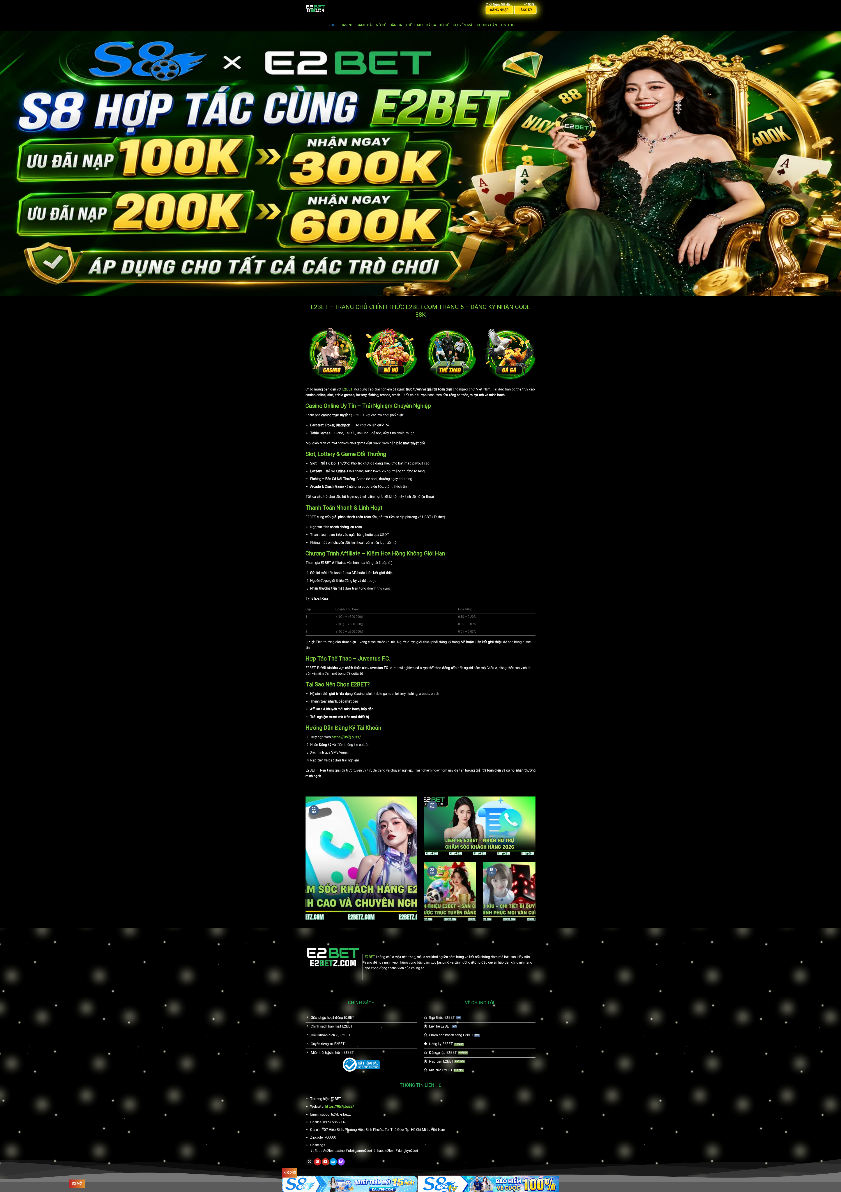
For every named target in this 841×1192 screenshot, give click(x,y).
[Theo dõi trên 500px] (333, 1162)
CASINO (347, 25)
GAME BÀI (365, 25)
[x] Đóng (289, 1172)
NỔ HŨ (381, 25)
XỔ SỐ (444, 25)
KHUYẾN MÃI (463, 25)
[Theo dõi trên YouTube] (325, 1162)
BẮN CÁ (396, 25)
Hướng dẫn (487, 25)
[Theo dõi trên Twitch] (341, 1162)
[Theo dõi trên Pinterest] (317, 1162)
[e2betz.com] (327, 10)
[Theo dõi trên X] (309, 1162)
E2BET (332, 25)
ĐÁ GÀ (431, 25)
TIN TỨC (507, 25)
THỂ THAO (414, 25)
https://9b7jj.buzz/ (346, 737)
